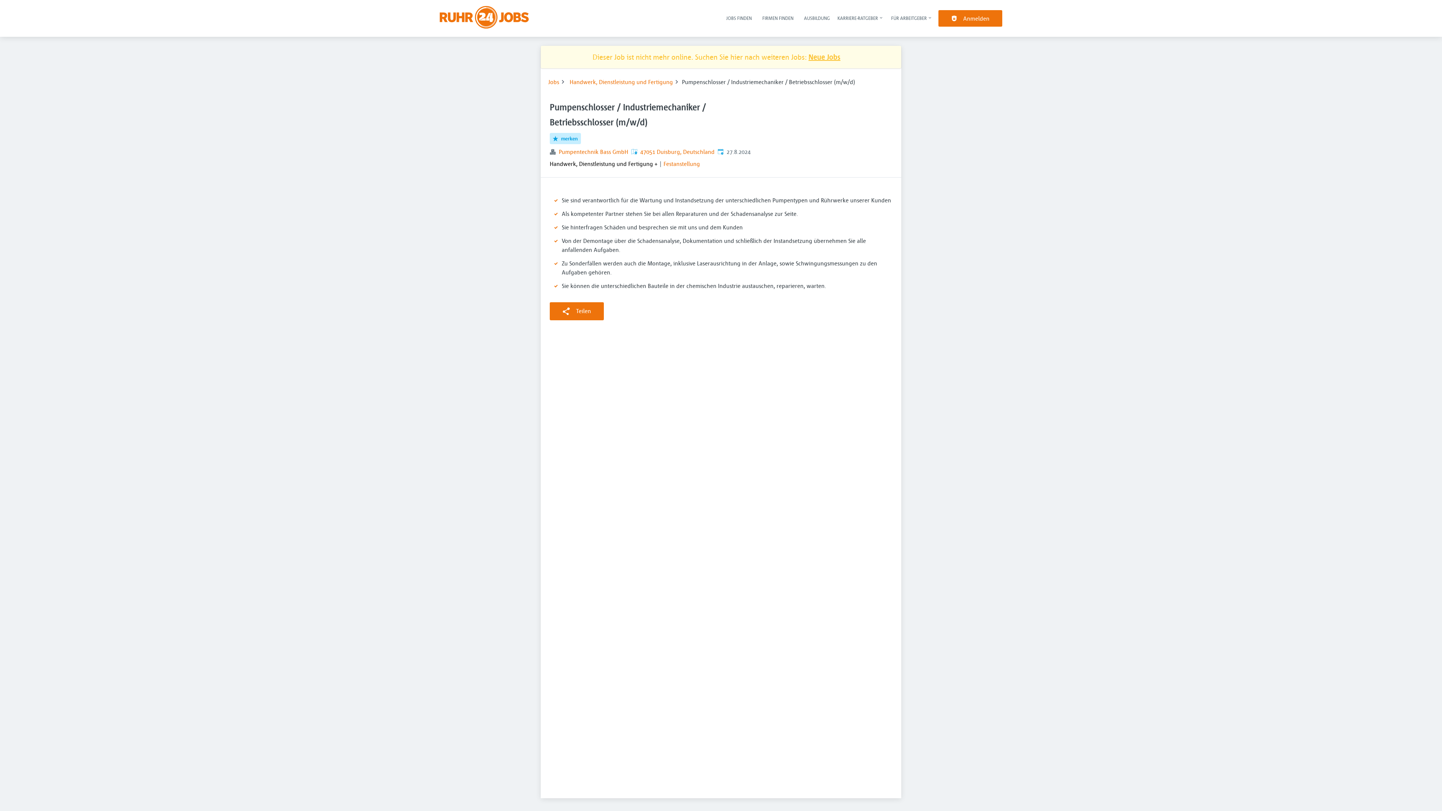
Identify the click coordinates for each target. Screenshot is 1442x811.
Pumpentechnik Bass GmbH (593, 151)
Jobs (553, 82)
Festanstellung (682, 163)
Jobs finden (739, 18)
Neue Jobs (824, 57)
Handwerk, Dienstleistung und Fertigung (621, 82)
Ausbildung (817, 18)
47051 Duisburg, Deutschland (677, 151)
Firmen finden (777, 18)
